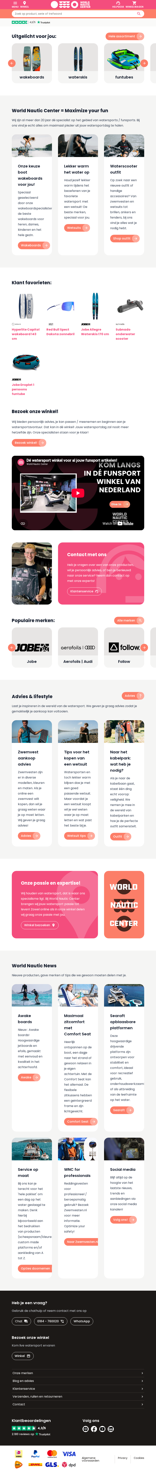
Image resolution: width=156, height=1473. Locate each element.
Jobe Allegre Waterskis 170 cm (95, 331)
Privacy (122, 1458)
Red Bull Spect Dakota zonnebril (60, 331)
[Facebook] (94, 1429)
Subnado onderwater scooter (125, 334)
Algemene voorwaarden (90, 1459)
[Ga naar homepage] (70, 4)
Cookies (139, 1458)
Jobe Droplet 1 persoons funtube (23, 389)
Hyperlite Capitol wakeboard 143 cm (26, 334)
